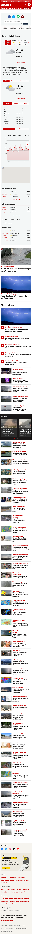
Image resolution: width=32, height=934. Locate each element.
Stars (2, 889)
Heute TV (22, 892)
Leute (8, 889)
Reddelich (4, 237)
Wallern (4, 191)
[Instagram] (10, 849)
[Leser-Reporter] (22, 5)
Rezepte (26, 899)
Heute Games (5, 892)
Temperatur (9, 129)
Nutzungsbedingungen (21, 928)
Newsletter (4, 883)
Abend (19, 80)
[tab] (14, 438)
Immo (12, 1)
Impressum (4, 925)
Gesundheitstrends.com (14, 910)
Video (14, 904)
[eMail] (22, 16)
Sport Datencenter (7, 899)
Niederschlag (21, 129)
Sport (11, 8)
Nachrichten (5, 880)
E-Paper (5, 1)
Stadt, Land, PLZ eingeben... (13, 21)
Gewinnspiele (18, 899)
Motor (3, 904)
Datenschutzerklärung (7, 928)
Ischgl (3, 212)
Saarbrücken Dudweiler (8, 233)
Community (19, 880)
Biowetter (16, 103)
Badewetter (21, 28)
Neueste (27, 8)
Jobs (19, 1)
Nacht (26, 80)
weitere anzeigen (16, 199)
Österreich (4, 8)
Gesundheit (4, 901)
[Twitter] (13, 16)
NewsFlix (26, 1)
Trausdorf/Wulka (6, 194)
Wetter (26, 880)
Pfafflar (4, 207)
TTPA (23, 925)
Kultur (13, 889)
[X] (6, 849)
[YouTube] (18, 849)
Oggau (4, 196)
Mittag (12, 80)
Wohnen (12, 901)
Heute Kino (14, 892)
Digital (19, 889)
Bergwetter (13, 28)
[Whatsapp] (18, 16)
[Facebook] (9, 16)
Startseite (4, 877)
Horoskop (26, 889)
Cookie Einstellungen (6, 931)
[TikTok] (14, 849)
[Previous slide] (2, 423)
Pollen (7, 103)
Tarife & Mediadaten (14, 925)
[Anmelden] (25, 5)
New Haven (5, 240)
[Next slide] (30, 423)
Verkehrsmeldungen (22, 901)
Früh (6, 80)
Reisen (8, 904)
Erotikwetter (24, 103)
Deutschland (21, 877)
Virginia (4, 231)
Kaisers (4, 209)
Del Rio (4, 235)
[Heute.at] (5, 5)
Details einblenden (21, 62)
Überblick (5, 28)
